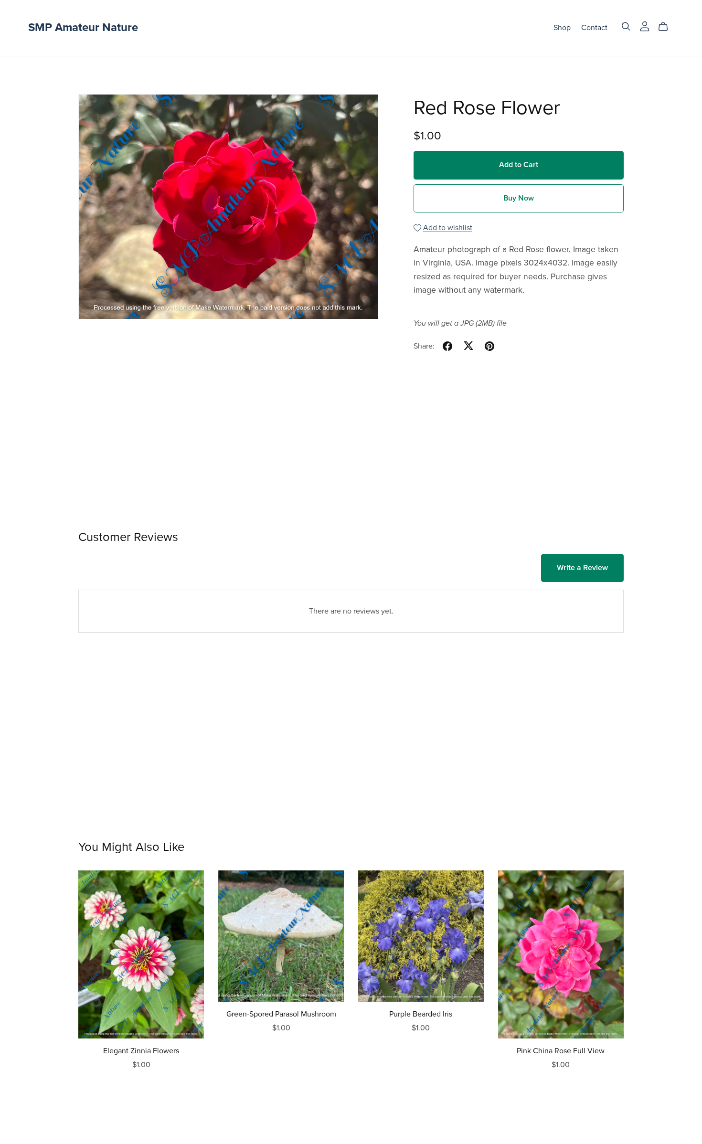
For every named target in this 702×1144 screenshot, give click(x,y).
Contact (594, 27)
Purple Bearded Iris (420, 1014)
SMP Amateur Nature (83, 27)
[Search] (626, 26)
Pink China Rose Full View (561, 1051)
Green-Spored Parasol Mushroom (281, 1014)
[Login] (644, 26)
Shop (562, 27)
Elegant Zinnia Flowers (141, 1051)
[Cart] (667, 27)
